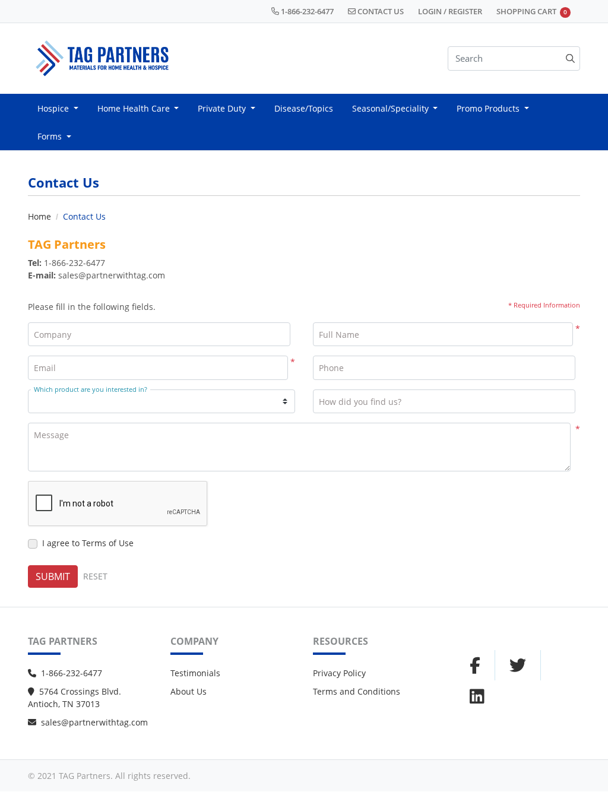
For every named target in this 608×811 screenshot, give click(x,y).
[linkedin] (477, 695)
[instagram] (517, 665)
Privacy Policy (339, 673)
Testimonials (195, 673)
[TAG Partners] (102, 58)
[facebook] (475, 665)
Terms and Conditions (356, 691)
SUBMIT (53, 576)
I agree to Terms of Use (88, 543)
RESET (95, 576)
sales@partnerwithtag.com (94, 722)
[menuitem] (58, 108)
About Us (188, 691)
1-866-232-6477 (71, 673)
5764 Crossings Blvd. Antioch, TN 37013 (74, 697)
